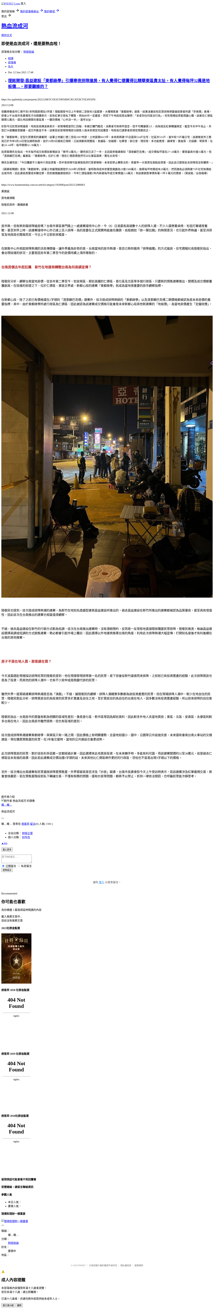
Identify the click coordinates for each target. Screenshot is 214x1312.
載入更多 (7, 849)
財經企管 (27, 833)
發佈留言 (7, 870)
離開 (19, 1305)
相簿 (10, 58)
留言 (32, 823)
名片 (10, 66)
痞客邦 (25, 823)
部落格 (12, 62)
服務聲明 (138, 1265)
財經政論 (28, 51)
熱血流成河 (14, 26)
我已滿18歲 (8, 1305)
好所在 (26, 837)
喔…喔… (6, 804)
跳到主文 (6, 35)
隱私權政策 (125, 1265)
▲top (4, 843)
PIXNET (82, 1265)
